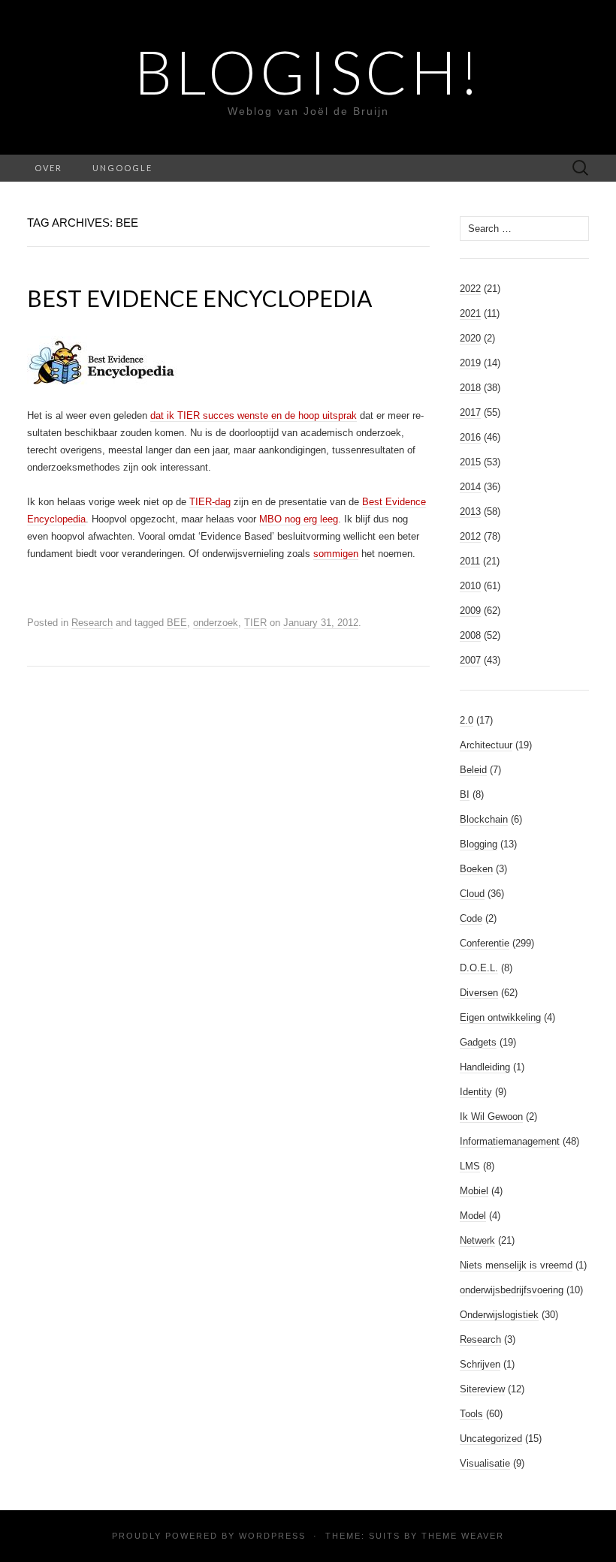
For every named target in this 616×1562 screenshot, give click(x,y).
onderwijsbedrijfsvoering (511, 1290)
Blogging (478, 844)
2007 (470, 660)
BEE (177, 622)
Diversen (479, 992)
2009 (470, 610)
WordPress (272, 1535)
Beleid (473, 769)
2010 (470, 585)
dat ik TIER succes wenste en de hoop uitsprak (253, 415)
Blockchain (484, 819)
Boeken (476, 868)
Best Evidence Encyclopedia (199, 297)
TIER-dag (210, 501)
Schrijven (480, 1364)
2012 (470, 536)
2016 (470, 437)
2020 (470, 338)
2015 (470, 462)
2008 (470, 635)
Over (48, 168)
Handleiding (485, 1067)
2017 (470, 412)
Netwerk (477, 1240)
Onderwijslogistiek (499, 1314)
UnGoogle (122, 168)
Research (92, 622)
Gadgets (478, 1042)
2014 (470, 486)
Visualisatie (485, 1463)
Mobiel (474, 1190)
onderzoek (215, 622)
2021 (470, 313)
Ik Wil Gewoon (491, 1116)
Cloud (472, 893)
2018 (470, 387)
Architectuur (486, 745)
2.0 (466, 720)
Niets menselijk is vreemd (516, 1265)
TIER (255, 622)
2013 (470, 511)
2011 (470, 561)
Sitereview (482, 1389)
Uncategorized (491, 1438)
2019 (470, 363)
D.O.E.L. (479, 968)
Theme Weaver (462, 1535)
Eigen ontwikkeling (500, 1017)
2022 (470, 288)
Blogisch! (308, 71)
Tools (471, 1413)
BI (465, 794)
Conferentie (484, 943)
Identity (476, 1091)
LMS (470, 1166)
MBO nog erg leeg (298, 519)
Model (473, 1215)
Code (471, 918)
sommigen (335, 553)
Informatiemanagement (510, 1141)
